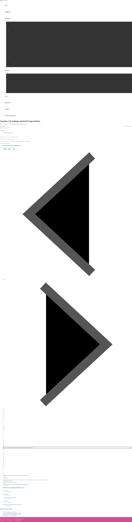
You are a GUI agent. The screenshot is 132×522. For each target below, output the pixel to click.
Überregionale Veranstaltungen (16, 63)
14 (3, 446)
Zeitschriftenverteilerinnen (17, 57)
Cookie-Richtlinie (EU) (10, 115)
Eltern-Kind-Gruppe (16, 31)
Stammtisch (5, 490)
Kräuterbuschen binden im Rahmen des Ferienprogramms (20, 447)
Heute (4, 279)
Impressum (2, 520)
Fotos (6, 96)
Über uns (7, 70)
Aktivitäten (7, 18)
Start (6, 5)
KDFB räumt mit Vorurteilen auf (9, 515)
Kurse (12, 37)
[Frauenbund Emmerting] (3, 0)
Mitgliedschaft (11, 83)
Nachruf (10, 89)
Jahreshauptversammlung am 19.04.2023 (12, 513)
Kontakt (7, 109)
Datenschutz (10, 520)
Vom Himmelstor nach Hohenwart (10, 512)
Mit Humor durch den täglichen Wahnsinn (12, 514)
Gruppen (10, 24)
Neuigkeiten (8, 12)
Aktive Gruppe (14, 50)
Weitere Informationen (7, 481)
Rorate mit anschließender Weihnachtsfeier (12, 504)
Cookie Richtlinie (18, 520)
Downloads (7, 102)
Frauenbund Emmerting (8, 132)
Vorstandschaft (12, 76)
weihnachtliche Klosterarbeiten (9, 497)
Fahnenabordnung (15, 44)
